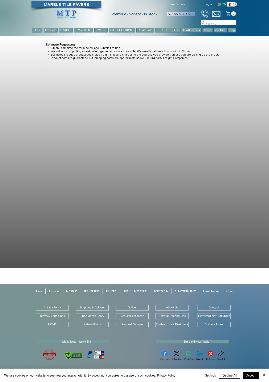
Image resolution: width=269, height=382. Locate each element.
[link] (231, 13)
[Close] (263, 375)
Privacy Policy (166, 375)
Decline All (230, 375)
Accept (250, 375)
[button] (168, 30)
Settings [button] (210, 375)
